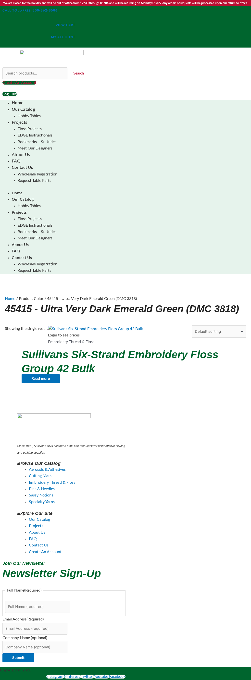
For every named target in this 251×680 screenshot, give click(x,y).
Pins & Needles (42, 489)
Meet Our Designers (35, 148)
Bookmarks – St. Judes (37, 142)
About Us (21, 155)
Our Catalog (23, 109)
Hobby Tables (29, 116)
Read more (40, 379)
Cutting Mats (40, 476)
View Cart (65, 25)
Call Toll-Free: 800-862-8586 (30, 10)
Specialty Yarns (42, 502)
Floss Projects (30, 129)
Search (78, 73)
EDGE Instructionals (35, 135)
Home (17, 103)
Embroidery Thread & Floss (52, 482)
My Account (63, 37)
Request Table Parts (34, 181)
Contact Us (22, 167)
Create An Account (45, 552)
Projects (19, 122)
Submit (18, 658)
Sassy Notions (41, 495)
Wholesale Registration (37, 174)
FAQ (16, 161)
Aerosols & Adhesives (47, 469)
